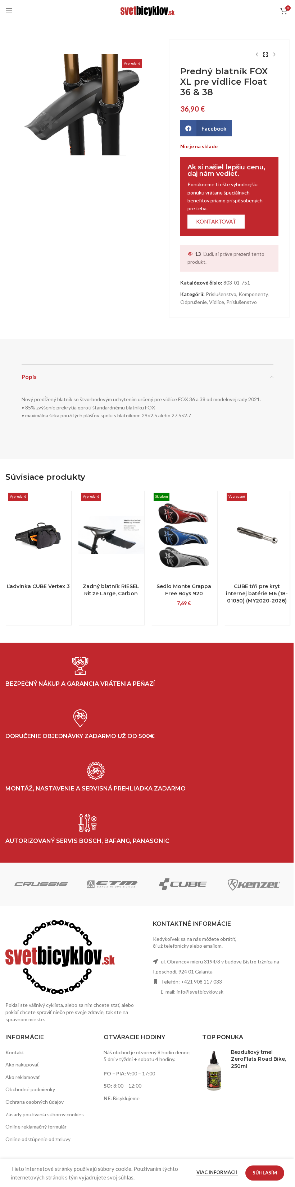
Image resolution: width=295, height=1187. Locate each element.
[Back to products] (265, 55)
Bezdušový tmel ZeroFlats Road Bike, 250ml (258, 1059)
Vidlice (216, 302)
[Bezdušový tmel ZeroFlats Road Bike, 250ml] (214, 1070)
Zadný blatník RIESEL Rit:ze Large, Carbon (111, 590)
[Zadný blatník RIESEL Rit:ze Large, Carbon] (111, 535)
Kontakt (14, 1052)
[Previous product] (257, 55)
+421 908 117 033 (201, 982)
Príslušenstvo (221, 294)
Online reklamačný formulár (36, 1126)
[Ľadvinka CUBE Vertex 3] (38, 535)
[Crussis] (40, 884)
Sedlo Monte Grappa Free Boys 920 (183, 590)
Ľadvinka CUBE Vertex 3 (38, 586)
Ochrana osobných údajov (34, 1102)
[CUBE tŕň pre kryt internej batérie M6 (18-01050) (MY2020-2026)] (257, 535)
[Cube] (183, 884)
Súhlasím (265, 1173)
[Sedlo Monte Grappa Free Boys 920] (184, 535)
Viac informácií (217, 1172)
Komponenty (253, 294)
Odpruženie (193, 302)
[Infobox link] (87, 829)
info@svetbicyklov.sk (200, 992)
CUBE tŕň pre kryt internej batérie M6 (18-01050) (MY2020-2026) (257, 593)
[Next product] (274, 55)
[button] (206, 128)
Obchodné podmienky (30, 1089)
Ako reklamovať (22, 1077)
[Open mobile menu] (9, 11)
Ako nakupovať (22, 1064)
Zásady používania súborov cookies (44, 1114)
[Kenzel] (253, 884)
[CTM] (112, 884)
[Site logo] (147, 10)
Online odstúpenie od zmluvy (38, 1139)
